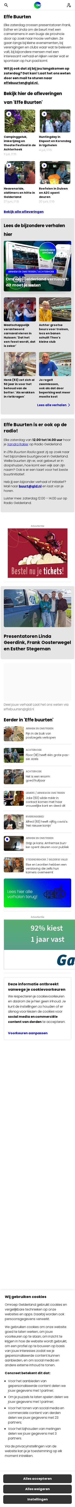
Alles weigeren (37, 1489)
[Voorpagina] (37, 5)
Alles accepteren (37, 1478)
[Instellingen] (68, 5)
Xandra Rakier (17, 444)
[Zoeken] (6, 5)
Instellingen (37, 1499)
